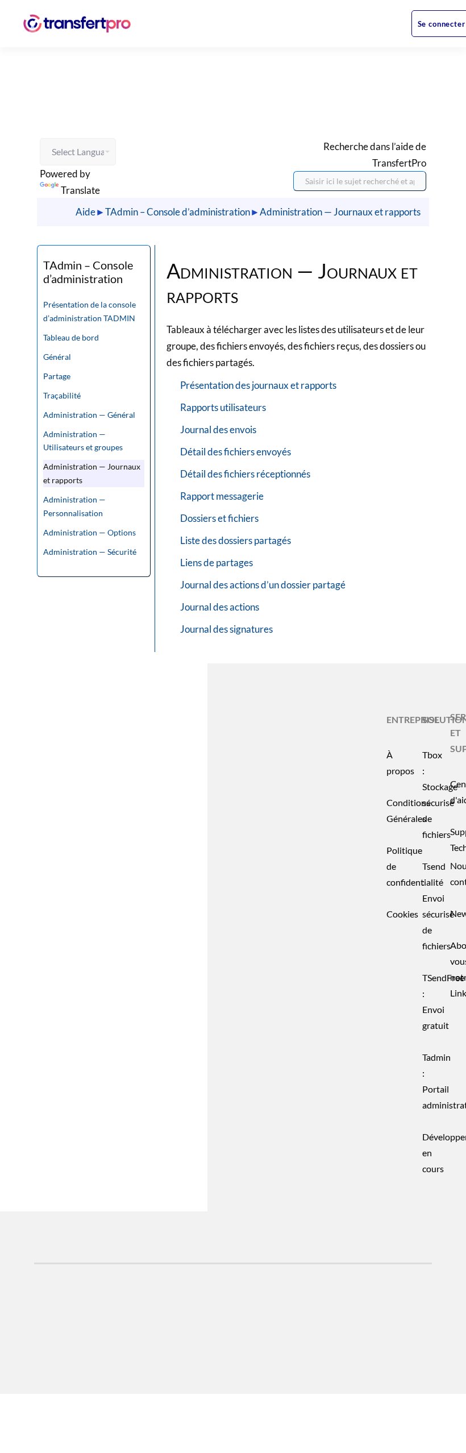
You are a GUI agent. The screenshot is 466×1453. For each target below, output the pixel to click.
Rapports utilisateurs (223, 407)
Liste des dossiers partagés (235, 540)
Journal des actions (219, 607)
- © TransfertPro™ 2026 (129, 1353)
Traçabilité (62, 395)
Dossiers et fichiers (219, 518)
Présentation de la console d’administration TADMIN (89, 311)
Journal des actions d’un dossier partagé (263, 585)
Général (57, 357)
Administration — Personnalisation (74, 506)
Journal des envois (218, 429)
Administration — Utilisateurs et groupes (83, 440)
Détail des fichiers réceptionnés (245, 474)
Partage (56, 376)
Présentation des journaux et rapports (258, 385)
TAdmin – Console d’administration (177, 212)
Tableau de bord (71, 337)
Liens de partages (216, 562)
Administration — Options (89, 532)
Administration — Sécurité (89, 552)
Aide (85, 212)
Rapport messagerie (222, 496)
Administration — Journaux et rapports (340, 212)
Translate (80, 190)
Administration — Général (89, 415)
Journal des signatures (226, 629)
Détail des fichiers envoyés (235, 452)
